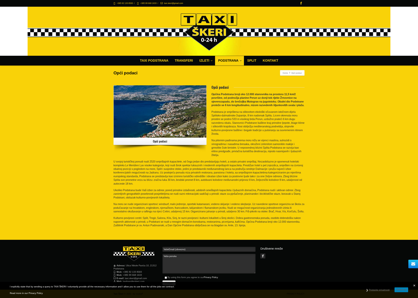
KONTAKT (270, 60)
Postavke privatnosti (379, 290)
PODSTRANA (228, 60)
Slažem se (401, 289)
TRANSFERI (184, 60)
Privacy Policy (211, 277)
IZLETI (204, 60)
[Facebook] (301, 3)
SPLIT (251, 60)
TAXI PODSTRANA (154, 60)
